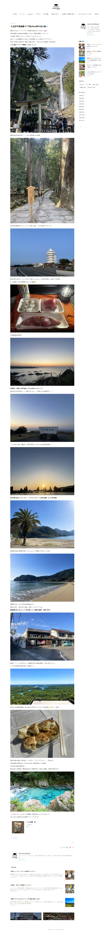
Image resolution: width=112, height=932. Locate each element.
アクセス (38, 14)
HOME (15, 14)
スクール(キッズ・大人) (85, 14)
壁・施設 (46, 14)
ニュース (22, 14)
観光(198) (15, 837)
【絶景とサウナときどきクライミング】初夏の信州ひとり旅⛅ (25, 899)
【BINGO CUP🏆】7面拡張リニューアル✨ (21, 885)
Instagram (30, 14)
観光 (95, 84)
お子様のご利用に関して (68, 14)
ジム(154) (12, 837)
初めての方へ (55, 14)
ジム (88, 84)
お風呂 (82, 87)
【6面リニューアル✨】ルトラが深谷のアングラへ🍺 (23, 871)
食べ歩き (91, 87)
